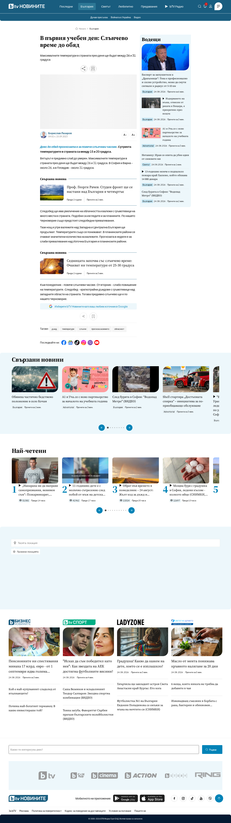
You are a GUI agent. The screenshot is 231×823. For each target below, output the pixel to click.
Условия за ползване (120, 810)
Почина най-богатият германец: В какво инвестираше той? (32, 708)
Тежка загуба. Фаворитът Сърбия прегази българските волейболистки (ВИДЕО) (88, 714)
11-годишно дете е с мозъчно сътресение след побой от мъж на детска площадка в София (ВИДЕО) (87, 490)
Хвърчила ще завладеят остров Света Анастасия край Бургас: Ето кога (142, 686)
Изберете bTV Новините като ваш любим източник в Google (91, 306)
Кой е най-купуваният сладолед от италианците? (32, 691)
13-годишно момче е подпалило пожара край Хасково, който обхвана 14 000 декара (164, 175)
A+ (133, 134)
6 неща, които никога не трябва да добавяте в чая (194, 686)
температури (68, 329)
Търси (212, 749)
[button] (102, 428)
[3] (205, 6)
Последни (66, 6)
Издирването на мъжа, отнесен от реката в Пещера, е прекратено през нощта (173, 106)
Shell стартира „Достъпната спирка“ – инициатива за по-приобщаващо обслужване (183, 401)
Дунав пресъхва (99, 17)
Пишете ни (140, 810)
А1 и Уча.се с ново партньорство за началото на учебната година (175, 134)
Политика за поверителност (47, 810)
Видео (137, 17)
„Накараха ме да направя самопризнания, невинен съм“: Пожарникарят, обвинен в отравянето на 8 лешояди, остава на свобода (38, 490)
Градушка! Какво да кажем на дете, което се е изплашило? (140, 663)
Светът (105, 6)
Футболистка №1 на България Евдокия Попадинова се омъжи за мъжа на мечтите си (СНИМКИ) (140, 705)
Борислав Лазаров (60, 133)
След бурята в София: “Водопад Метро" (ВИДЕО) (161, 193)
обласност (119, 329)
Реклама (24, 810)
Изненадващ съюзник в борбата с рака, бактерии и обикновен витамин (194, 703)
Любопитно (125, 6)
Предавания (149, 6)
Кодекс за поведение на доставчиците (85, 810)
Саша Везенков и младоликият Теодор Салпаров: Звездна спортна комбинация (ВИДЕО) (86, 693)
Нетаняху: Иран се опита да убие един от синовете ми (165, 156)
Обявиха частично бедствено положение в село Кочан (32, 399)
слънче (82, 329)
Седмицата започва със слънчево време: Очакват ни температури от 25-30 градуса (100, 262)
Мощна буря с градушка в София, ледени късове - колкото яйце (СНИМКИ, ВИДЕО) (188, 490)
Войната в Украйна (121, 17)
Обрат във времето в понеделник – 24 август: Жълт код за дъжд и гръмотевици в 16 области (138, 490)
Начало (82, 28)
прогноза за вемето (100, 329)
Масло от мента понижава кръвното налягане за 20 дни (194, 663)
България (87, 6)
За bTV (12, 810)
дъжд (54, 329)
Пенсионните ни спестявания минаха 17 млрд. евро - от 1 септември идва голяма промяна (33, 666)
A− (125, 134)
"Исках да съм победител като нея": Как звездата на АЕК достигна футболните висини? (88, 666)
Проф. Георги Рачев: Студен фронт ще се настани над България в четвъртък (100, 189)
